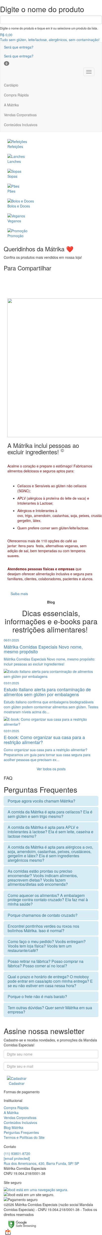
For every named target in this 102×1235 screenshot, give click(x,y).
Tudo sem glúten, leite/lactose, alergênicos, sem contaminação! (50, 39)
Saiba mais (19, 593)
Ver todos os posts (51, 768)
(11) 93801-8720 (17, 1153)
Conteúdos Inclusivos (20, 124)
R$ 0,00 (6, 34)
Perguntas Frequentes (21, 1132)
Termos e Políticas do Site (24, 1137)
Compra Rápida (16, 94)
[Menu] (88, 72)
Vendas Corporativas (20, 114)
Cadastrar (17, 1083)
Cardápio (11, 85)
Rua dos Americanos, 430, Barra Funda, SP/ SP (41, 1163)
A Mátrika (11, 104)
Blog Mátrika (13, 1127)
